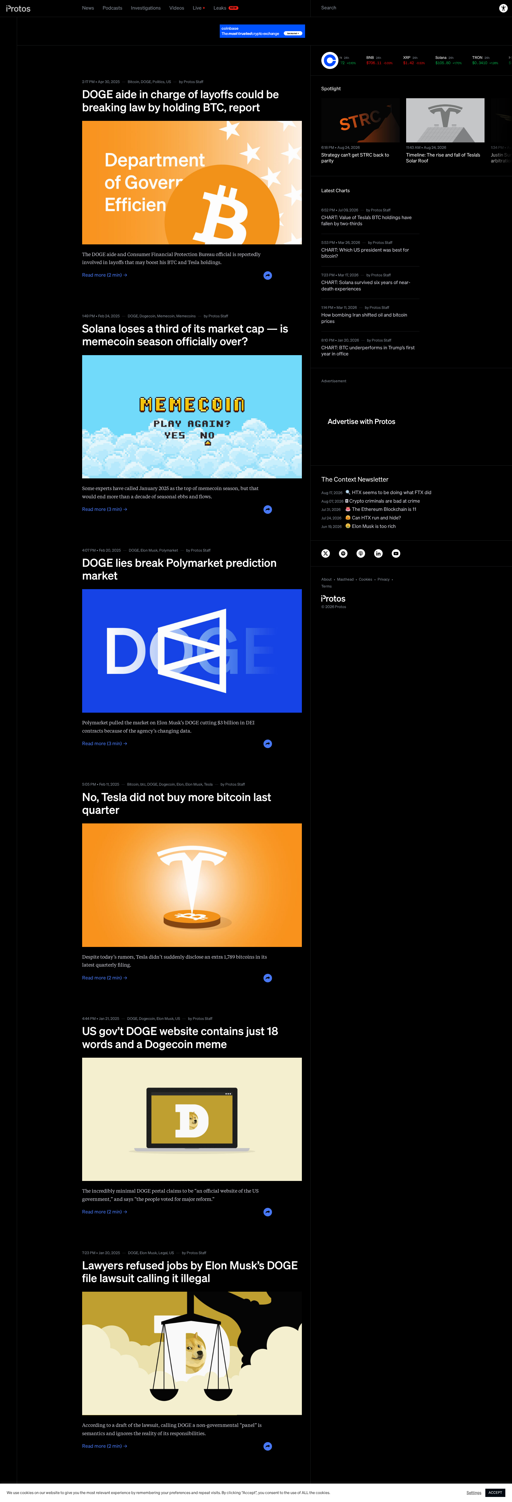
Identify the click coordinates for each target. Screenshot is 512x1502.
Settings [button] (474, 1493)
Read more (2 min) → (104, 262)
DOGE (146, 69)
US (168, 69)
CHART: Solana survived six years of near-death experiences (365, 272)
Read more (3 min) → (104, 496)
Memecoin (166, 303)
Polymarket (168, 537)
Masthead (345, 566)
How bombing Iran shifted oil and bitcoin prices (364, 304)
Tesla (208, 771)
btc (143, 771)
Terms (326, 573)
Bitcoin (133, 69)
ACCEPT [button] (495, 1493)
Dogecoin (147, 303)
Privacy (384, 566)
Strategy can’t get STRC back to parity (355, 144)
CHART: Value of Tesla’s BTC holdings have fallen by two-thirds (366, 207)
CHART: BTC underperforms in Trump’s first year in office (368, 337)
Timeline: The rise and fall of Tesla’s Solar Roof (443, 144)
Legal (162, 1240)
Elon (180, 771)
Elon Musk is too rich (373, 513)
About (326, 566)
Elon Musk (149, 537)
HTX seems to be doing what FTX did (391, 479)
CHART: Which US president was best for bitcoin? (365, 240)
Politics (159, 69)
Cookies (365, 566)
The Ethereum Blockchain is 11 (383, 496)
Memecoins (186, 303)
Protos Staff (193, 69)
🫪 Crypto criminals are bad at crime (382, 488)
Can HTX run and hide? (376, 504)
